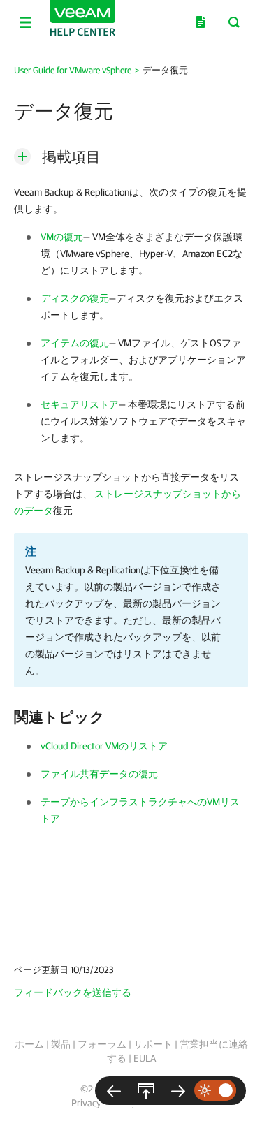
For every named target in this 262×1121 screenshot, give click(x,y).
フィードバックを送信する (72, 992)
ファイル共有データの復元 (99, 773)
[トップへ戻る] (146, 1090)
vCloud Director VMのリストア (104, 746)
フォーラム (102, 1044)
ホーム (29, 1044)
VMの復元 (62, 236)
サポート (153, 1044)
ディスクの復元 (75, 298)
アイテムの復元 (75, 343)
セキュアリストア (80, 404)
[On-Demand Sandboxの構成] (114, 1090)
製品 (61, 1044)
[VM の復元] (178, 1090)
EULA (144, 1058)
